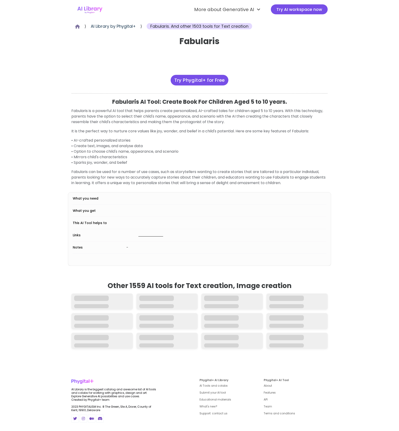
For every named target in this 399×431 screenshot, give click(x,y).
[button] (228, 9)
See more (200, 410)
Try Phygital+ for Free (199, 114)
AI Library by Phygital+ (113, 26)
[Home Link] (89, 9)
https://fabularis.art (157, 269)
